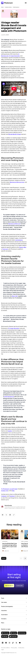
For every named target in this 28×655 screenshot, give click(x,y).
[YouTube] (19, 642)
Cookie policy (21, 647)
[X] (16, 642)
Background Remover (14, 223)
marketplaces (19, 240)
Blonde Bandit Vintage (14, 134)
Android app (22, 633)
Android (3, 490)
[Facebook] (6, 642)
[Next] (25, 558)
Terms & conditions (5, 647)
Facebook (12, 496)
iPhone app (6, 633)
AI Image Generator (14, 56)
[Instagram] (9, 642)
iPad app (14, 633)
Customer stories (8, 7)
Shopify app (14, 636)
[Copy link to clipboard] (13, 514)
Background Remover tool (17, 182)
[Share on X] (6, 514)
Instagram (4, 496)
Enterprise (4, 541)
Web (13, 490)
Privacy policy (14, 647)
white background (9, 396)
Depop (21, 247)
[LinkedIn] (2, 642)
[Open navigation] (25, 3)
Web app (5, 636)
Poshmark (5, 249)
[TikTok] (12, 642)
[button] (14, 598)
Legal (2, 649)
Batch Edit (15, 296)
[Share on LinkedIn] (10, 514)
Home (2, 7)
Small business (16, 7)
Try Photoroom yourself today (9, 489)
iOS (7, 490)
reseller (10, 431)
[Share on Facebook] (2, 514)
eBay (24, 247)
